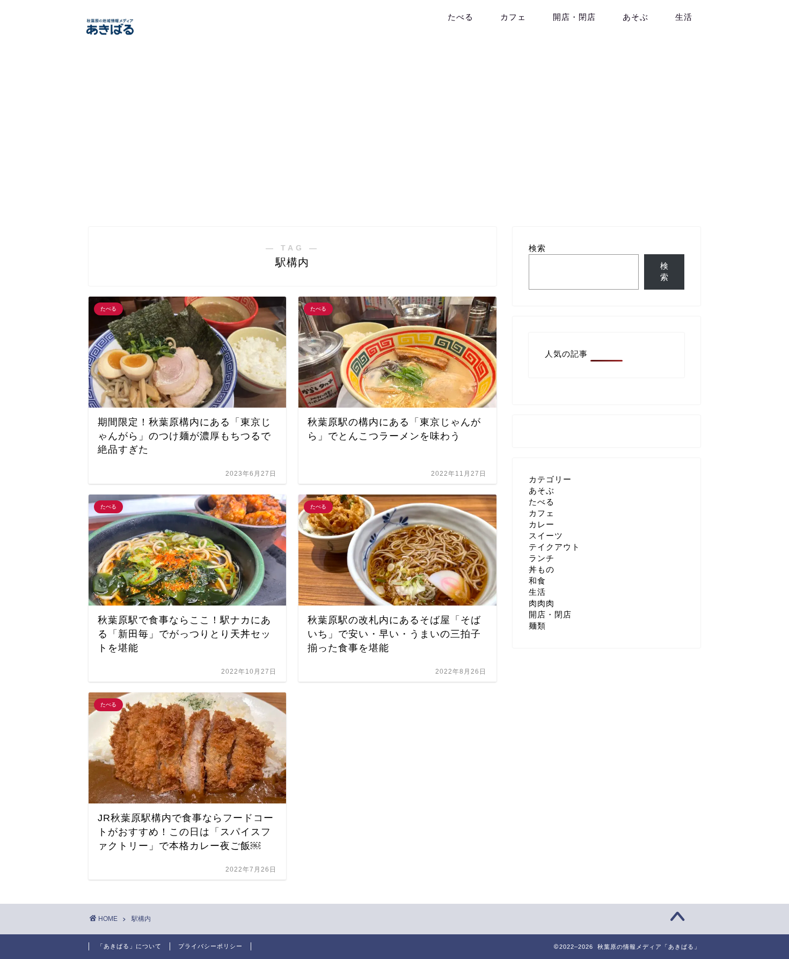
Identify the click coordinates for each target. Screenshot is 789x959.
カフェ (513, 16)
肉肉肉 (541, 603)
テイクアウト (554, 546)
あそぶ (635, 16)
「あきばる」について (129, 946)
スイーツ (546, 535)
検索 (537, 248)
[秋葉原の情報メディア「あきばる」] (110, 36)
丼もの (541, 569)
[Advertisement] (394, 136)
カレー (541, 524)
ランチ (541, 558)
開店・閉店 (574, 16)
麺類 (537, 625)
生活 (683, 16)
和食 (537, 580)
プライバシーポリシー (210, 946)
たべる (460, 16)
